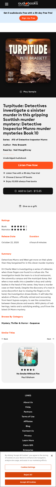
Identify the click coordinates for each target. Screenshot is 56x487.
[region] (28, 469)
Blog (28, 426)
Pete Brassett (19, 145)
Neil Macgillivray (22, 150)
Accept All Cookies (28, 482)
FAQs (28, 407)
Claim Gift (28, 445)
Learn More (28, 440)
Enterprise (28, 450)
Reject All (28, 475)
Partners (28, 412)
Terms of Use (28, 417)
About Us (28, 402)
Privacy (28, 436)
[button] (5, 339)
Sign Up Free (28, 18)
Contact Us (28, 431)
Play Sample (29, 92)
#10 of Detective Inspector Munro (29, 139)
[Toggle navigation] (6, 4)
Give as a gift (30, 206)
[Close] (52, 455)
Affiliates (28, 421)
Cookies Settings (28, 467)
